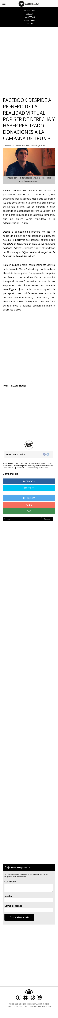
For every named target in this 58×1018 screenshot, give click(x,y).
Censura (49, 465)
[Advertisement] (29, 62)
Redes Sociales (44, 468)
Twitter (29, 488)
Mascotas (30, 17)
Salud (30, 23)
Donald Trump (9, 468)
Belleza (29, 13)
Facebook (20, 468)
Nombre (8, 896)
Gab (29, 511)
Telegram (29, 498)
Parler (29, 504)
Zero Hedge (19, 385)
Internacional (31, 468)
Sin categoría (32, 465)
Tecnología (29, 10)
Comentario (10, 881)
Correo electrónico (13, 905)
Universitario (29, 20)
